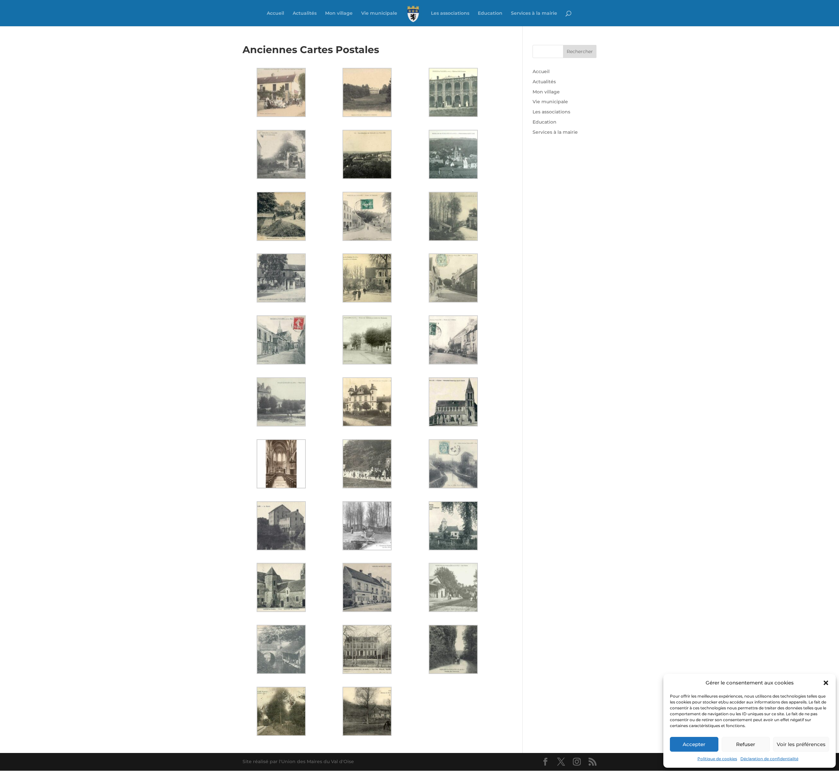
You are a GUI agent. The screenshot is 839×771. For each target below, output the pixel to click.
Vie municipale (379, 13)
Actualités (305, 13)
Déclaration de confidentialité (769, 758)
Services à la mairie (534, 13)
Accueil (275, 13)
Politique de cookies (717, 758)
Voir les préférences (801, 744)
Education (490, 13)
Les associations (450, 13)
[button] (826, 683)
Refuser (745, 744)
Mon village (339, 13)
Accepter (694, 744)
